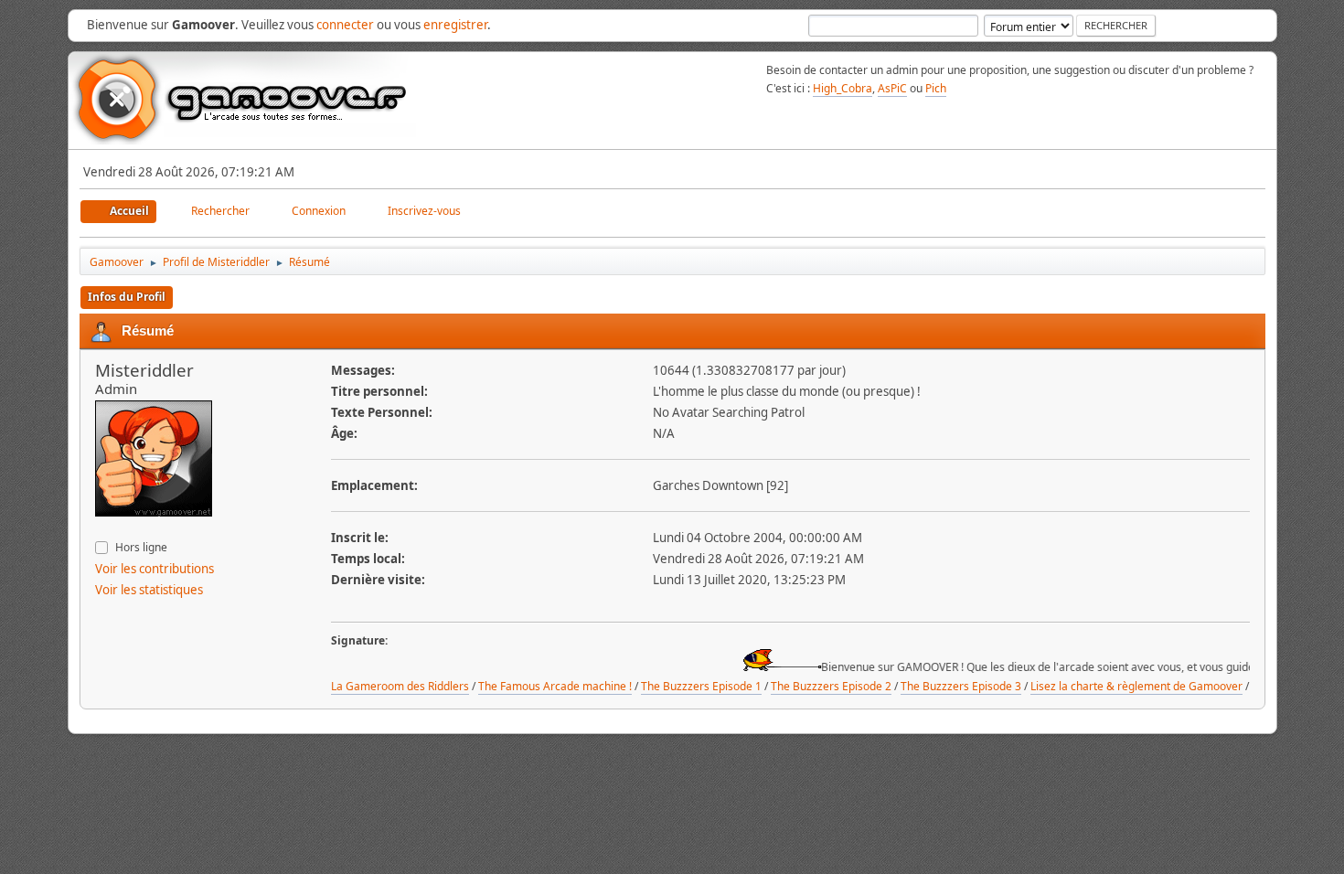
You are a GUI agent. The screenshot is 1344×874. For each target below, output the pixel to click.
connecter (345, 24)
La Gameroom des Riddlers (400, 686)
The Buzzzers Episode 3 (961, 686)
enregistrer (455, 24)
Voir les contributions (154, 568)
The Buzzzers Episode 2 (831, 686)
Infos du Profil (126, 296)
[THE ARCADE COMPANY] (102, 528)
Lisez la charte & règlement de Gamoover (1136, 686)
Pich (935, 88)
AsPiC (892, 88)
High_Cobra (842, 88)
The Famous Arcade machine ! (555, 686)
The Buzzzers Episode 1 (701, 686)
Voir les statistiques (149, 589)
